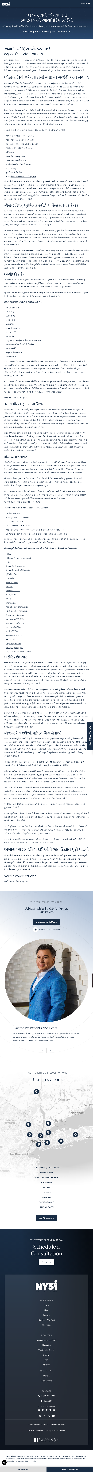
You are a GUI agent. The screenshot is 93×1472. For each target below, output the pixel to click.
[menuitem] (39, 1415)
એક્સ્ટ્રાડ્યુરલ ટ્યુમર (14, 647)
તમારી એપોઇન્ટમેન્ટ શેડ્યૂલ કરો (16, 397)
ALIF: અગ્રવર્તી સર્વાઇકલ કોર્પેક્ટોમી (20, 140)
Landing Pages (46, 1207)
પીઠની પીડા (10, 578)
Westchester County (46, 1177)
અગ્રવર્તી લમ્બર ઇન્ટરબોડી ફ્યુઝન (20, 135)
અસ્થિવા (9, 586)
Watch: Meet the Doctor (49, 930)
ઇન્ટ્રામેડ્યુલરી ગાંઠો (13, 643)
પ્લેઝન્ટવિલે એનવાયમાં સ (61, 32)
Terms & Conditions (35, 1431)
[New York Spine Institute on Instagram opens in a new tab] (39, 1415)
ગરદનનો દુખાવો (12, 582)
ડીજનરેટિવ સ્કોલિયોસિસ (15, 615)
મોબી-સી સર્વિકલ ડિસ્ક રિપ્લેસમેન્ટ (19, 164)
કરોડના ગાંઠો (11, 639)
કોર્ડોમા (8, 562)
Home (25, 32)
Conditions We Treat (46, 1320)
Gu (31, 32)
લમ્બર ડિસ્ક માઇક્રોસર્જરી (16, 156)
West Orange (46, 1202)
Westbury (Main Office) (47, 1167)
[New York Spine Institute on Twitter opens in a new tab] (48, 1415)
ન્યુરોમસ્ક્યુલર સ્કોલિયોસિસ (17, 611)
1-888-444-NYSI (29, 1461)
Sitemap (62, 1431)
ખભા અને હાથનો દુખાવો (15, 623)
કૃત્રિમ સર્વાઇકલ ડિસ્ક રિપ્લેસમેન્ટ (19, 148)
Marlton (46, 1197)
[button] (4, 1462)
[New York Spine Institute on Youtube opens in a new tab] (53, 1415)
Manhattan (46, 1172)
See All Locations (46, 1218)
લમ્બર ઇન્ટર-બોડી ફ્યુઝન (16, 160)
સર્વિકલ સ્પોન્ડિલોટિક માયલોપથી (18, 558)
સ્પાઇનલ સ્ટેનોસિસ (13, 627)
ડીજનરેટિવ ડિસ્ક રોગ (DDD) (17, 566)
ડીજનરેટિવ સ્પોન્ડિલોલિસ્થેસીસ (18, 570)
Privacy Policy (51, 1431)
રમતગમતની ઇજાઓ (14, 635)
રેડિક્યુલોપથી (11, 594)
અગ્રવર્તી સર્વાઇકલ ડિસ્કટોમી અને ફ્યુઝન (22, 144)
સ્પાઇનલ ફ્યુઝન (12, 168)
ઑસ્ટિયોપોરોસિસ (13, 590)
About (46, 1310)
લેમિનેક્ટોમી (10, 152)
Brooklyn (46, 1182)
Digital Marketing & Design (49, 1440)
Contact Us (46, 1262)
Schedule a (46, 1248)
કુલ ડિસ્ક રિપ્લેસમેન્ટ (14, 172)
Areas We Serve (42, 32)
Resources (46, 1325)
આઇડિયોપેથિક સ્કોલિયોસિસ (17, 607)
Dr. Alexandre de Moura (46, 922)
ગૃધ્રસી (9, 598)
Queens (46, 1192)
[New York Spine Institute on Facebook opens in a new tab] (44, 1415)
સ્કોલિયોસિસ (11, 603)
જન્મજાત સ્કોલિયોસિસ (15, 619)
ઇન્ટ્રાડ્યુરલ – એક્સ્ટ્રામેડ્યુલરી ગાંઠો (20, 651)
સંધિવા (8, 554)
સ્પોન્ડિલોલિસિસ (12, 631)
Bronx (46, 1187)
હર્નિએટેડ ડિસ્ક (12, 574)
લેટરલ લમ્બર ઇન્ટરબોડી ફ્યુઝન (23, 176)
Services (46, 1315)
